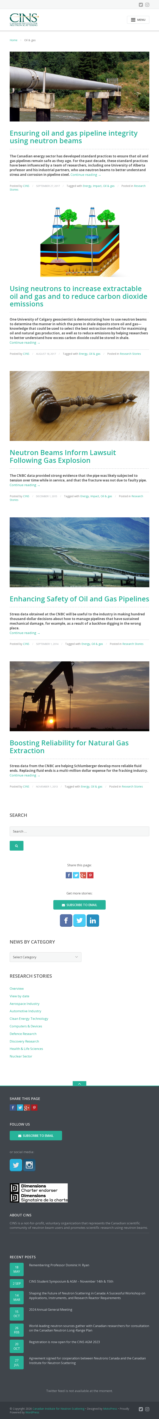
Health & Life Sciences (26, 1048)
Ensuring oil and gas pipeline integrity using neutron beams (73, 137)
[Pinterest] (90, 875)
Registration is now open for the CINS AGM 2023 (64, 1342)
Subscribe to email (82, 905)
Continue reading (86, 174)
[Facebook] (69, 875)
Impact (97, 186)
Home (13, 40)
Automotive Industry (25, 1011)
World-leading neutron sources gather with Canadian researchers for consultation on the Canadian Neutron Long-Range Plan (89, 1328)
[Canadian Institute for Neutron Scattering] (25, 19)
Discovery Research (24, 1041)
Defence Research (23, 1033)
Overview (17, 988)
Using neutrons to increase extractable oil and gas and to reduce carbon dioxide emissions (78, 296)
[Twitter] (141, 4)
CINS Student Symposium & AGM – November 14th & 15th (71, 1281)
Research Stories (130, 354)
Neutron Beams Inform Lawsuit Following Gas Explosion (63, 456)
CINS (26, 186)
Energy (87, 186)
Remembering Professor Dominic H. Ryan (59, 1265)
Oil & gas (109, 186)
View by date (19, 996)
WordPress (32, 1412)
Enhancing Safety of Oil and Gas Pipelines (79, 599)
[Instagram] (147, 4)
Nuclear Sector (21, 1056)
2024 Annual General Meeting (50, 1309)
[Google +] (83, 875)
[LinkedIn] (93, 920)
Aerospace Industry (25, 1003)
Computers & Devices (26, 1026)
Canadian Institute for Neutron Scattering (58, 1408)
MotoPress (110, 1408)
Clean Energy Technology (29, 1018)
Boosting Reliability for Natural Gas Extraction (69, 746)
